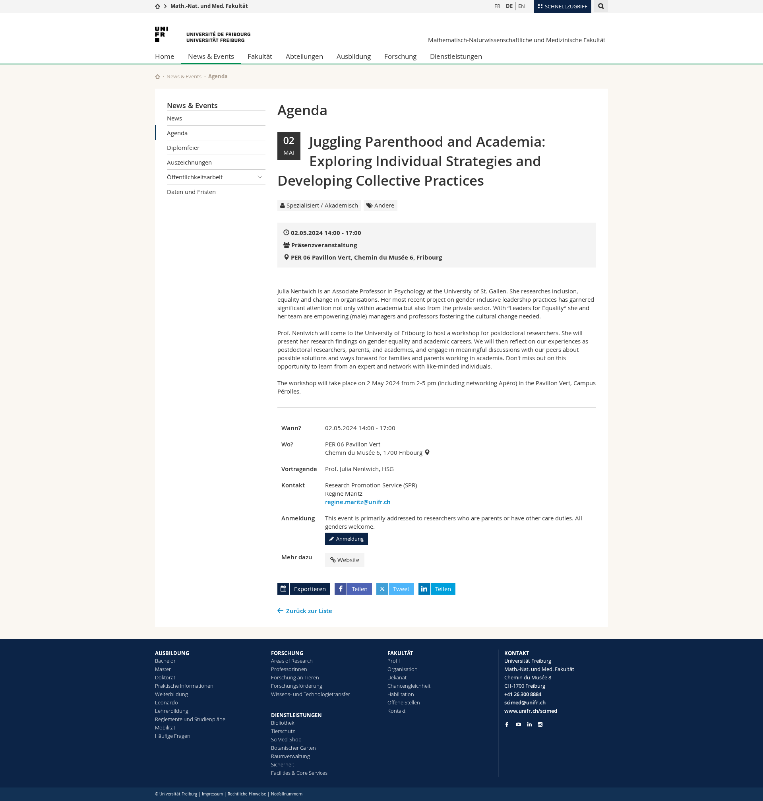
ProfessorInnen (289, 669)
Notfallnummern (286, 794)
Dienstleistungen (456, 56)
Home (164, 56)
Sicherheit (282, 764)
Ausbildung (354, 56)
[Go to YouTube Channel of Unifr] (518, 724)
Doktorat (165, 677)
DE (509, 6)
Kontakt (396, 710)
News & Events (211, 56)
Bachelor (165, 660)
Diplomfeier (183, 147)
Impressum (212, 794)
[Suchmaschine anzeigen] (601, 6)
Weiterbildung (171, 694)
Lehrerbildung (171, 710)
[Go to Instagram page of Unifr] (540, 724)
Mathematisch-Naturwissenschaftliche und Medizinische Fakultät (516, 40)
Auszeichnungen (189, 162)
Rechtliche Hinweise (247, 794)
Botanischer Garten (293, 747)
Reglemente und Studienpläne (190, 719)
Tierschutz (283, 731)
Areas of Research (292, 660)
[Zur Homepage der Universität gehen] (202, 34)
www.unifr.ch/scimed (530, 710)
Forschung (400, 56)
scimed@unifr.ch (525, 702)
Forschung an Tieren (295, 677)
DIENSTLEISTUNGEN (296, 715)
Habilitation (400, 694)
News (174, 118)
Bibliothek (282, 722)
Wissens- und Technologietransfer (310, 694)
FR (497, 6)
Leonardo (166, 702)
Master (163, 669)
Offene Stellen (403, 702)
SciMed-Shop (286, 739)
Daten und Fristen (191, 192)
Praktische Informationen (184, 685)
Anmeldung (349, 538)
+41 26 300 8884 (522, 694)
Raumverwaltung (290, 756)
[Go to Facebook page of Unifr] (506, 724)
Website (348, 560)
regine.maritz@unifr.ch (358, 502)
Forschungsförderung (296, 685)
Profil (393, 660)
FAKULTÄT (400, 653)
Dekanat (397, 677)
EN (521, 6)
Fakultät (260, 56)
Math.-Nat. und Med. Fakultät (209, 6)
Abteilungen (304, 56)
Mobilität (165, 727)
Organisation (402, 669)
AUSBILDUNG (172, 653)
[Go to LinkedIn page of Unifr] (529, 724)
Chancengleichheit (408, 685)
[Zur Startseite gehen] (157, 6)
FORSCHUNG (287, 653)
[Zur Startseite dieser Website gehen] (157, 76)
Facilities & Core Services (299, 772)
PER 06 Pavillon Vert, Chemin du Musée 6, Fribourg (366, 257)
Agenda (177, 133)
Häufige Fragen (172, 735)
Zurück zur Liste (309, 611)
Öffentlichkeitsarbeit (195, 177)
